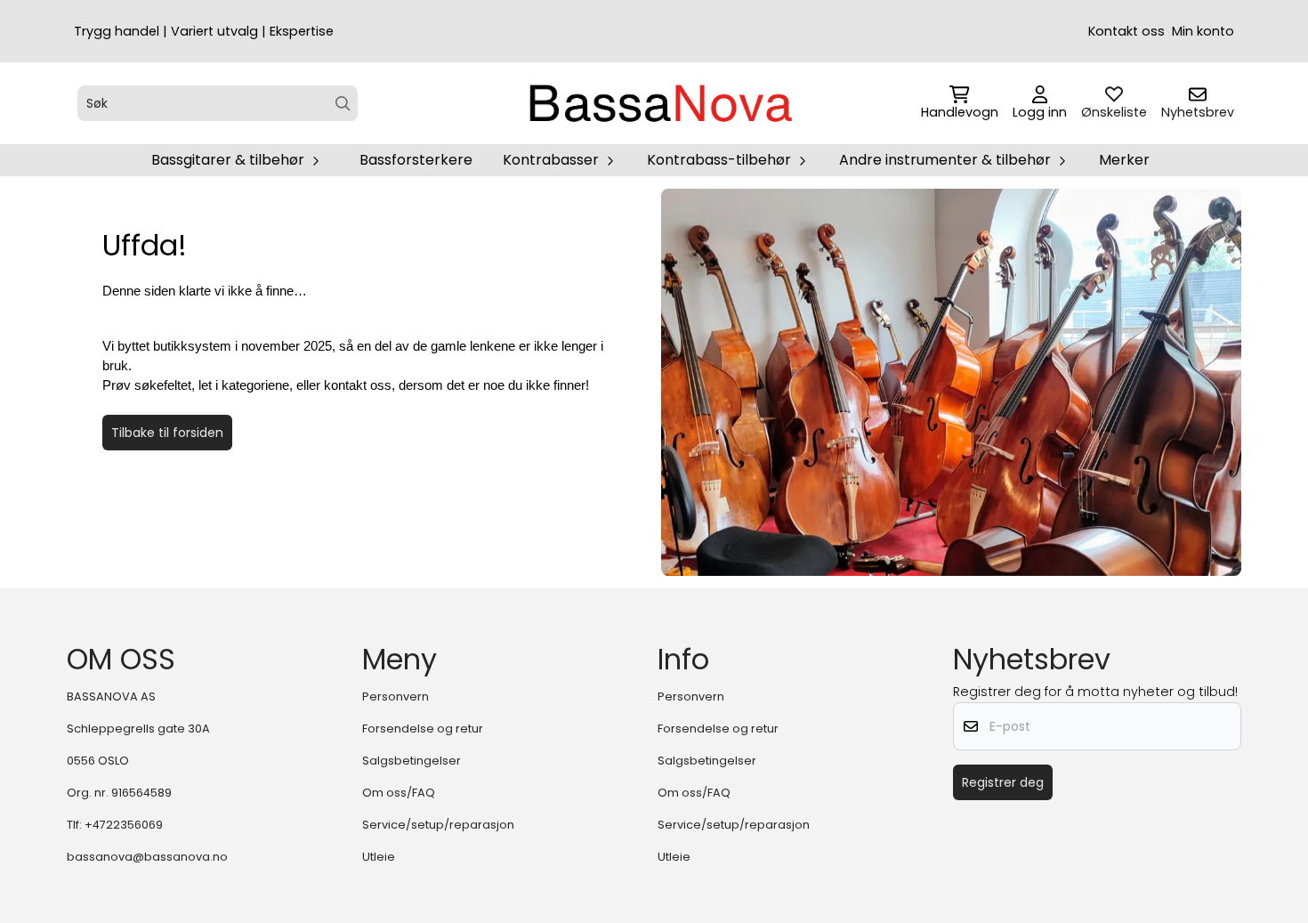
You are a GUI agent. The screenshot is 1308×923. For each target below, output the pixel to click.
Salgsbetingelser (411, 760)
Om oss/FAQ (398, 792)
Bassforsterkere (415, 160)
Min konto (1203, 31)
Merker (1124, 160)
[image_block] (951, 382)
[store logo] (659, 103)
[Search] (343, 104)
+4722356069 (124, 824)
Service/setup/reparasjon (438, 824)
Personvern (395, 696)
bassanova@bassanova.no (147, 856)
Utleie (378, 856)
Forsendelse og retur (422, 728)
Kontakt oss (1126, 31)
